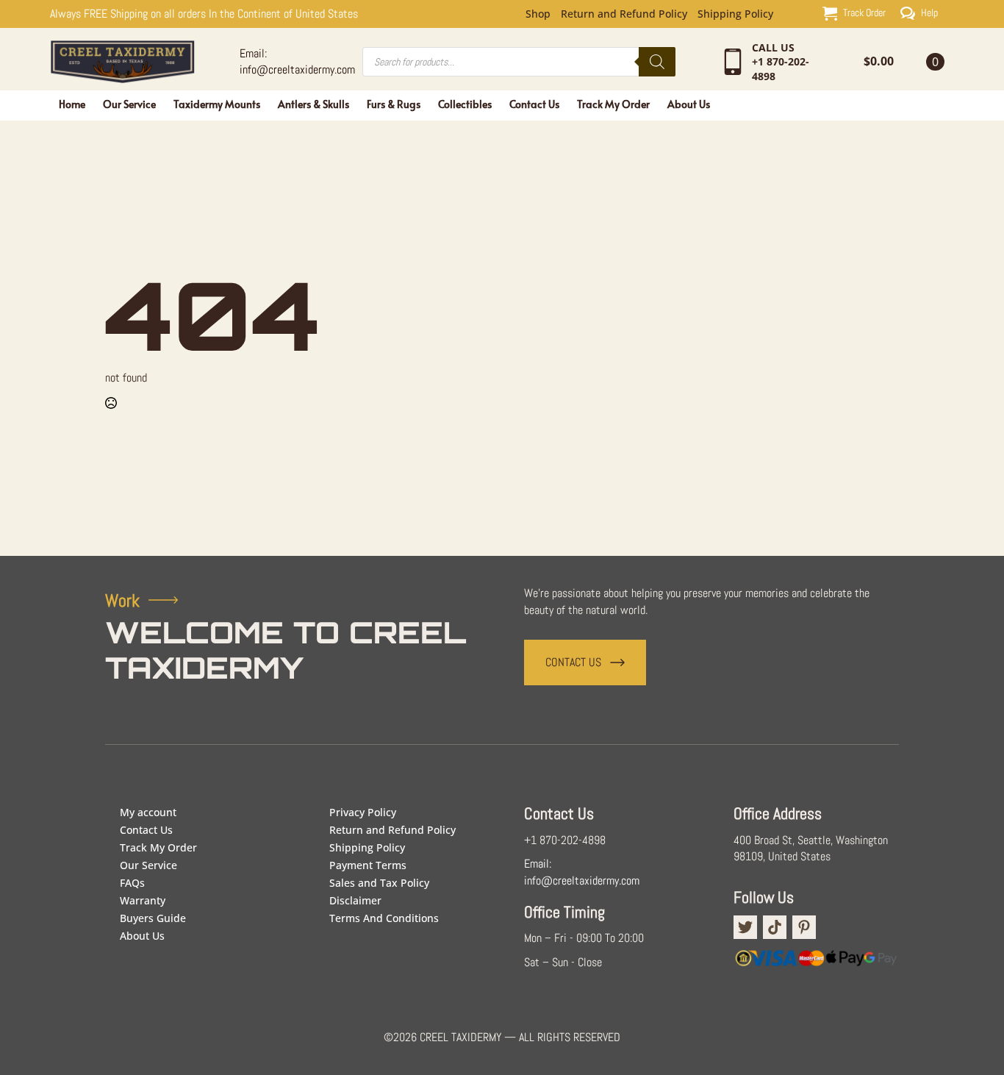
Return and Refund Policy (624, 14)
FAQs (132, 883)
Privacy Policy (362, 812)
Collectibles (465, 104)
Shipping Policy (735, 14)
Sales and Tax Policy (379, 883)
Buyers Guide (153, 918)
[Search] (657, 61)
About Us (688, 104)
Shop (538, 14)
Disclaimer (355, 900)
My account (148, 812)
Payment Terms (367, 865)
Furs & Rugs (393, 104)
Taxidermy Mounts (216, 104)
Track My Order (613, 104)
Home (72, 104)
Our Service (129, 104)
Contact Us (534, 104)
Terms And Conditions (384, 918)
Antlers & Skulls (313, 104)
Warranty (142, 900)
